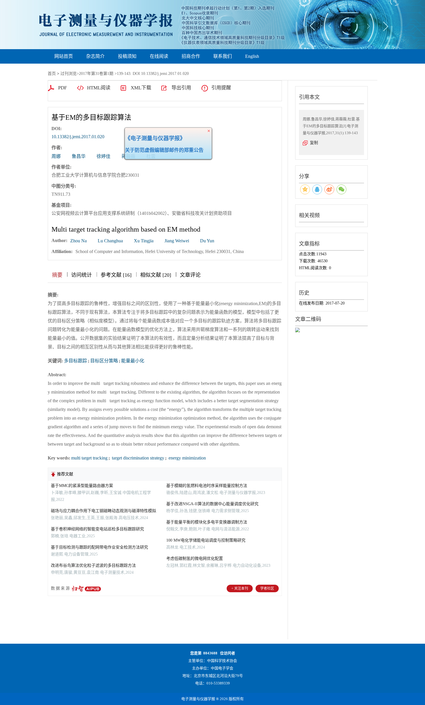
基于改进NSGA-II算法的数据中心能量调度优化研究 (212, 504)
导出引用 (181, 88)
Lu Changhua (110, 240)
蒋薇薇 (128, 156)
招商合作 (191, 56)
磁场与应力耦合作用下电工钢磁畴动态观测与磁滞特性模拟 (103, 511)
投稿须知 (127, 56)
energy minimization (186, 457)
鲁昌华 (79, 156)
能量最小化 (132, 360)
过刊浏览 (68, 73)
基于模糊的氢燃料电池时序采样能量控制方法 (206, 485)
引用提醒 (221, 88)
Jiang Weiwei (177, 240)
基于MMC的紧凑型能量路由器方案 (82, 485)
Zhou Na (78, 240)
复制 (314, 143)
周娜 (56, 156)
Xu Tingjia (144, 240)
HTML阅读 (98, 88)
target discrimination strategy (137, 457)
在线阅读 (159, 56)
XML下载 (141, 88)
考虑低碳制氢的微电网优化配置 (194, 558)
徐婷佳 (103, 156)
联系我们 (222, 56)
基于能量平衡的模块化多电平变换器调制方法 (206, 522)
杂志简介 (95, 56)
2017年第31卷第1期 (96, 73)
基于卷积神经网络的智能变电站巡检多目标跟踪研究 (97, 529)
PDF (62, 88)
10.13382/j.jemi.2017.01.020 (77, 136)
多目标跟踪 (75, 360)
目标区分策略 (104, 360)
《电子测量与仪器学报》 (164, 148)
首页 (52, 73)
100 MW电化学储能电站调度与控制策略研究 (205, 540)
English (252, 56)
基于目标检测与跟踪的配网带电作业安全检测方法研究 (99, 547)
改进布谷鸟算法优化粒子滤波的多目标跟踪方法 (93, 565)
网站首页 (63, 56)
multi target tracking (89, 457)
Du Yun (207, 240)
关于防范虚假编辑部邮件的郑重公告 (173, 160)
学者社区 (267, 588)
